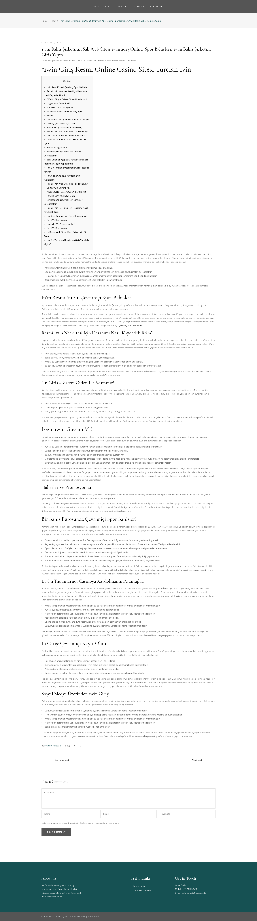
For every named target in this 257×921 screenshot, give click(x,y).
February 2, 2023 (51, 42)
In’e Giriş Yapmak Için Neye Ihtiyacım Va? (67, 215)
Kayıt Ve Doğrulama (57, 147)
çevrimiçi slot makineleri (130, 325)
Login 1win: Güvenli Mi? (58, 103)
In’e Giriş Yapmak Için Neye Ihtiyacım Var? (67, 135)
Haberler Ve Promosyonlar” (61, 107)
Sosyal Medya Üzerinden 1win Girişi (64, 127)
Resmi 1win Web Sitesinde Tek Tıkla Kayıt (67, 131)
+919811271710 (190, 889)
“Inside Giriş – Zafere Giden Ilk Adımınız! (66, 191)
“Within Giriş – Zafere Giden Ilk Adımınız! (67, 99)
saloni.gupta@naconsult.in (194, 893)
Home (44, 20)
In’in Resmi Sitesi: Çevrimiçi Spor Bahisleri (67, 87)
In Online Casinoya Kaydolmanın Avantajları (68, 119)
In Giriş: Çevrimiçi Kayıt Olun (61, 123)
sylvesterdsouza (52, 745)
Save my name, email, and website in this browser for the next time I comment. (81, 823)
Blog (53, 20)
